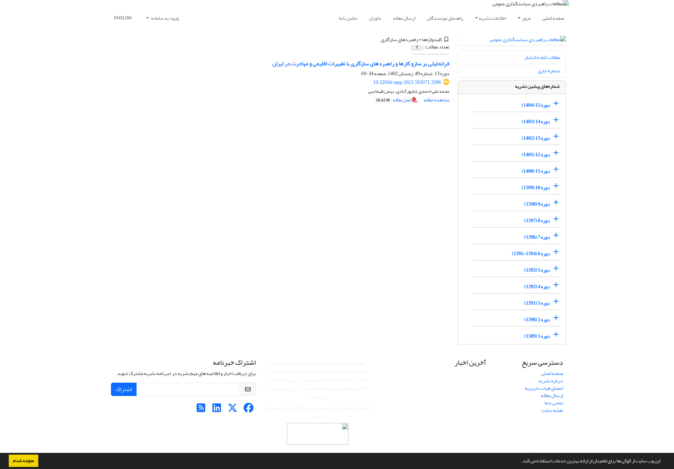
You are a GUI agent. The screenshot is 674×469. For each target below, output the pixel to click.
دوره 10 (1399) (536, 187)
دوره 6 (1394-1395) (531, 253)
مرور (526, 18)
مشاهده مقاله (436, 100)
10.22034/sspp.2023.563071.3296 (407, 82)
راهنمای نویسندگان (445, 18)
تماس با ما (348, 18)
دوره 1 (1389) (537, 336)
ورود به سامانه (164, 18)
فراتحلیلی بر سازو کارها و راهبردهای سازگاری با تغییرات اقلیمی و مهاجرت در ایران (360, 63)
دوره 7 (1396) (537, 237)
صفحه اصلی (553, 18)
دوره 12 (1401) (536, 154)
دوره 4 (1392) (537, 286)
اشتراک (123, 389)
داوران (375, 18)
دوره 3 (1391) (537, 303)
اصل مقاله (394, 100)
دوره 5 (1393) (537, 270)
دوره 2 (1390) (537, 319)
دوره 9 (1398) (537, 204)
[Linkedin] (216, 410)
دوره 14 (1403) (536, 121)
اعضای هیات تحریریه (544, 388)
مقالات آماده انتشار (542, 57)
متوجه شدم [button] (23, 460)
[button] (519, 462)
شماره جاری (549, 70)
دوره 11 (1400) (536, 171)
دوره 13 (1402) (536, 138)
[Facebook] (248, 410)
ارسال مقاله (404, 18)
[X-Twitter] (232, 410)
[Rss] (201, 410)
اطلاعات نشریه (492, 18)
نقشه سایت (552, 410)
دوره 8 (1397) (537, 220)
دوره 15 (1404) (536, 105)
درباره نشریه (550, 380)
